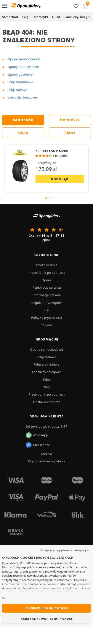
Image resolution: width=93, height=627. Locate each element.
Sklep (47, 379)
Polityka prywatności (46, 317)
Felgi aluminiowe (20, 82)
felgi (69, 133)
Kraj (47, 310)
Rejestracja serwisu (46, 287)
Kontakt (46, 454)
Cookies (46, 325)
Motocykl (41, 17)
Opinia (46, 280)
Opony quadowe (19, 74)
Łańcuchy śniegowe (22, 97)
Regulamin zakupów (46, 302)
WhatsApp (40, 435)
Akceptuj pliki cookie (46, 608)
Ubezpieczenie (46, 265)
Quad (56, 17)
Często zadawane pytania (46, 461)
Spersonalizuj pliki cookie (46, 619)
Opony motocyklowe (23, 66)
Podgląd (60, 179)
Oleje (46, 387)
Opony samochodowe (23, 59)
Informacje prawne (46, 295)
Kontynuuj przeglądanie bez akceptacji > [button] (64, 550)
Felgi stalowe (17, 90)
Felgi (25, 17)
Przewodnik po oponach (47, 272)
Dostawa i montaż (46, 402)
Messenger (41, 445)
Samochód (10, 17)
